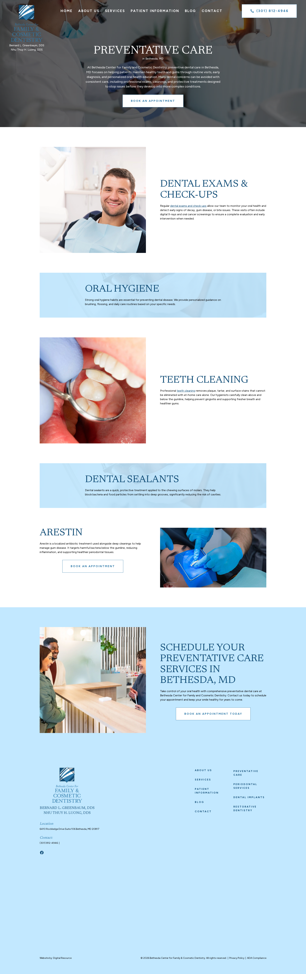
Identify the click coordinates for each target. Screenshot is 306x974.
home (67, 11)
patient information (207, 791)
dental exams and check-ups (188, 205)
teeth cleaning (186, 390)
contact (203, 811)
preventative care (245, 773)
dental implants (249, 797)
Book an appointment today (213, 713)
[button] (88, 11)
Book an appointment (153, 101)
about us (203, 770)
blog (199, 802)
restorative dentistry (245, 808)
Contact (212, 11)
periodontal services (245, 786)
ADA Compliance (256, 958)
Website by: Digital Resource (56, 958)
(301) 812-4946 (49, 842)
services (203, 779)
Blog (190, 11)
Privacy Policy (236, 958)
